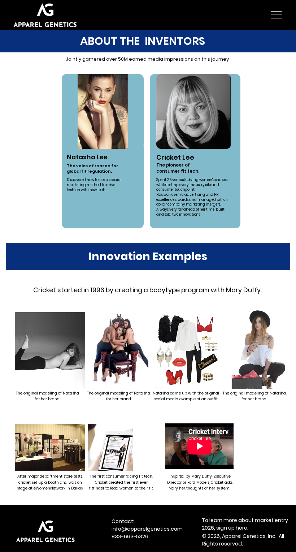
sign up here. (232, 527)
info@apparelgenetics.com (147, 528)
